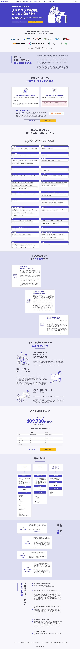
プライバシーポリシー (27, 642)
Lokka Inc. (38, 646)
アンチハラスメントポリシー (36, 642)
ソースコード (42, 642)
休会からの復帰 (60, 642)
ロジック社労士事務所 (20, 112)
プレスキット (66, 642)
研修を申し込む (35, 22)
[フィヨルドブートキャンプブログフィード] (58, 644)
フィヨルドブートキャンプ (16, 642)
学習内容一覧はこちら (37, 531)
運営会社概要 (56, 642)
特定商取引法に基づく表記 (49, 642)
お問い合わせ (19, 22)
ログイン (76, 1)
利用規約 (22, 642)
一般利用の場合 (36, 424)
